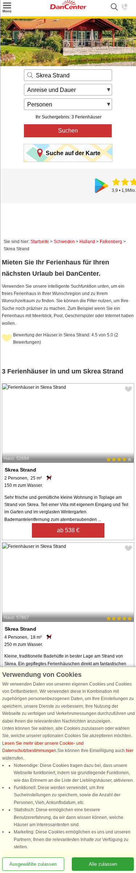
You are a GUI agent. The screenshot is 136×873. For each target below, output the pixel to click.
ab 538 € (68, 530)
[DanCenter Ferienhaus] (68, 7)
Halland (87, 241)
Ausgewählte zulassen (33, 864)
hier (129, 750)
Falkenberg (111, 241)
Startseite (39, 241)
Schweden (64, 241)
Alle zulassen (103, 864)
